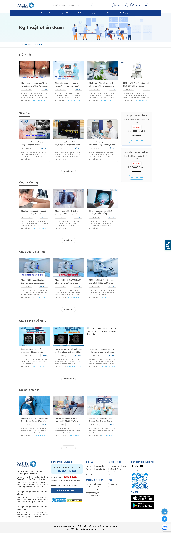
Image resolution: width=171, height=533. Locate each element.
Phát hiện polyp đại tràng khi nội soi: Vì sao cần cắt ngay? (67, 84)
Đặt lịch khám (141, 5)
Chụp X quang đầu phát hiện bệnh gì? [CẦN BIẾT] (101, 212)
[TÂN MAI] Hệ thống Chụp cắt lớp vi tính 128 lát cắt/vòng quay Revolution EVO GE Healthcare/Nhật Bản (101, 281)
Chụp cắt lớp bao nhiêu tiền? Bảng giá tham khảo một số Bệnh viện (33, 281)
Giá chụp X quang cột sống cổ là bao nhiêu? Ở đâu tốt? (33, 212)
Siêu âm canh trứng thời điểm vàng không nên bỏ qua (33, 143)
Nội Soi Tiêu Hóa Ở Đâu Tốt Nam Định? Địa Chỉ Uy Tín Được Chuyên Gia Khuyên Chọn (66, 419)
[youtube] (141, 465)
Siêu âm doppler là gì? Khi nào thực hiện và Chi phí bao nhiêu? (68, 143)
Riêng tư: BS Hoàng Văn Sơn (42, 297)
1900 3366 (69, 477)
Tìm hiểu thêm (68, 171)
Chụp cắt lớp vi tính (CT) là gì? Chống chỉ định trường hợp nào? (68, 281)
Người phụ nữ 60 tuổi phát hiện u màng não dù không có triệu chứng (68, 350)
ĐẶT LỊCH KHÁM (67, 490)
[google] (136, 465)
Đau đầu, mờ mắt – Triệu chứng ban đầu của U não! (32, 350)
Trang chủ (23, 44)
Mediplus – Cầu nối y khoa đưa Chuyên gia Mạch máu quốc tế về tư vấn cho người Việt (102, 84)
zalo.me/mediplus (137, 471)
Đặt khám (167, 247)
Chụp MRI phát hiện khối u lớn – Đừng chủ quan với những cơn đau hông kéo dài (101, 350)
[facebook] (132, 465)
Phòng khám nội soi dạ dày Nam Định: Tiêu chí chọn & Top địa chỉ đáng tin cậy (34, 419)
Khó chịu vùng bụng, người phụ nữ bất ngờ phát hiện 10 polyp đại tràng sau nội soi (34, 84)
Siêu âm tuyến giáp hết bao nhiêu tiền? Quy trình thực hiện (102, 143)
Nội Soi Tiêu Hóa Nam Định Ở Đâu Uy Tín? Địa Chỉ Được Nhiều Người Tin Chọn (101, 419)
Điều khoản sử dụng (107, 526)
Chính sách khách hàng (65, 526)
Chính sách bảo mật (87, 526)
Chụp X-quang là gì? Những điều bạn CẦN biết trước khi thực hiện (67, 212)
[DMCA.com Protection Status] (74, 500)
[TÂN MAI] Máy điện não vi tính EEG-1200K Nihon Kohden (136, 84)
